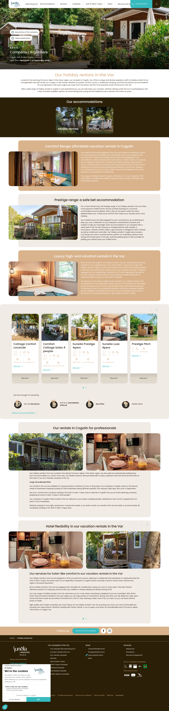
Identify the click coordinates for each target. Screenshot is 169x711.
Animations (130, 652)
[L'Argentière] (16, 4)
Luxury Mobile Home (95, 655)
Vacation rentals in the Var (60, 652)
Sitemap (110, 695)
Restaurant (130, 649)
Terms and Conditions (83, 695)
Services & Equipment (134, 655)
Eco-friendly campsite (58, 655)
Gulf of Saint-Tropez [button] (94, 4)
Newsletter (120, 695)
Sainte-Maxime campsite (59, 674)
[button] (156, 4)
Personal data (99, 695)
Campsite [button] (76, 4)
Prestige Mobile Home (96, 652)
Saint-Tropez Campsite (59, 665)
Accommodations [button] (47, 4)
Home (12, 638)
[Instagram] (109, 631)
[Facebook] (103, 631)
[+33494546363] (133, 4)
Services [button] (63, 4)
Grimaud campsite (57, 668)
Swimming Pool (31, 4)
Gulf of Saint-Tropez (57, 661)
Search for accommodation (23, 413)
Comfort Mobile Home (96, 649)
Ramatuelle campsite (58, 671)
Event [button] (110, 4)
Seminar (53, 658)
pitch (90, 658)
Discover (16, 366)
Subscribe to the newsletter (86, 631)
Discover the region (125, 4)
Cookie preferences (65, 695)
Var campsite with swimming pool (62, 649)
